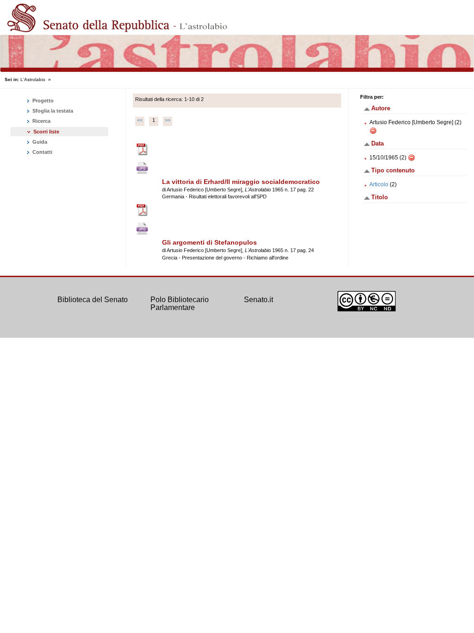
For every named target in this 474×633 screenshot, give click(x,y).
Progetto (42, 100)
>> (167, 120)
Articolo (378, 184)
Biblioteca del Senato (92, 300)
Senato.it (258, 300)
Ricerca (40, 121)
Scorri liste (46, 131)
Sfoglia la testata (52, 111)
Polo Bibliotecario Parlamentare (179, 304)
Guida (39, 142)
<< (140, 120)
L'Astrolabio (32, 79)
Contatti (41, 152)
